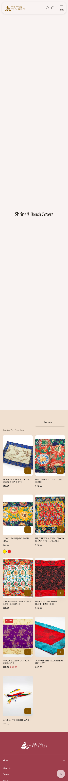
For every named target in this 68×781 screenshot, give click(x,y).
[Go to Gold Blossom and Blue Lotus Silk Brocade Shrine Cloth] (18, 455)
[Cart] (53, 7)
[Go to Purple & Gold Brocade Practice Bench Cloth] (18, 637)
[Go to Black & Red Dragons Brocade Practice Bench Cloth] (50, 578)
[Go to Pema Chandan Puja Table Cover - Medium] (50, 455)
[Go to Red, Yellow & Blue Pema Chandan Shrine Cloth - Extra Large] (50, 515)
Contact (6, 774)
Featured (48, 422)
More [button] (5, 760)
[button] (61, 8)
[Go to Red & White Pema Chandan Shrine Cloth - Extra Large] (18, 578)
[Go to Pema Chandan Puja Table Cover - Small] (18, 515)
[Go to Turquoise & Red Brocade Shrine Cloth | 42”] (50, 637)
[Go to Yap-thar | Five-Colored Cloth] (18, 696)
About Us (7, 768)
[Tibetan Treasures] (34, 744)
